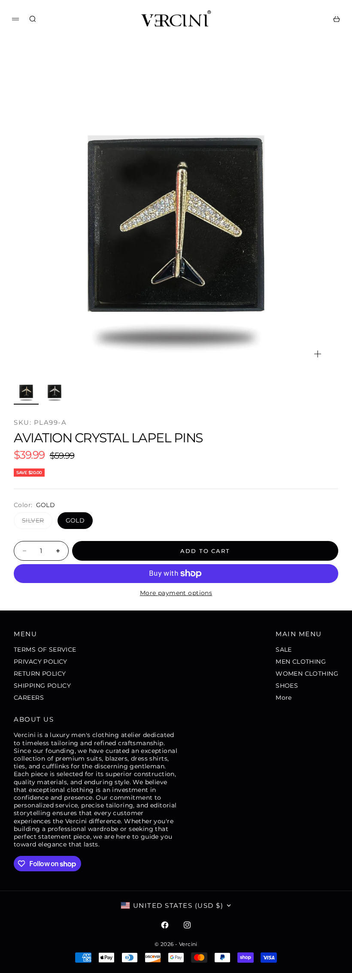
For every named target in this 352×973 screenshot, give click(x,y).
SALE (284, 649)
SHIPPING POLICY (42, 685)
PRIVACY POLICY (40, 661)
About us (34, 719)
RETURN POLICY (40, 673)
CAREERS (29, 697)
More (284, 697)
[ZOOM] (317, 354)
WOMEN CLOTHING (307, 673)
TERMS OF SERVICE (45, 649)
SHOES (287, 685)
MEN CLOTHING (301, 661)
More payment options (176, 593)
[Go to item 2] (54, 390)
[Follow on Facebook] (165, 925)
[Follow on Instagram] (187, 925)
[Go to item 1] (26, 390)
